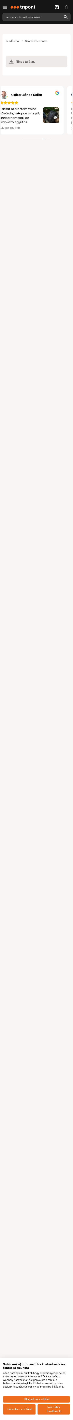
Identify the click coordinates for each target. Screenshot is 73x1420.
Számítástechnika (36, 41)
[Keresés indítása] (65, 17)
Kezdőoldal (12, 41)
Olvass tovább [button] (17, 128)
